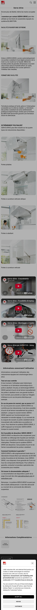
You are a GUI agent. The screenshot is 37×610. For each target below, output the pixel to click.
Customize (18, 606)
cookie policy (7, 580)
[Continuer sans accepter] (32, 563)
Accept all (18, 597)
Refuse (18, 601)
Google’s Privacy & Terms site (24, 580)
